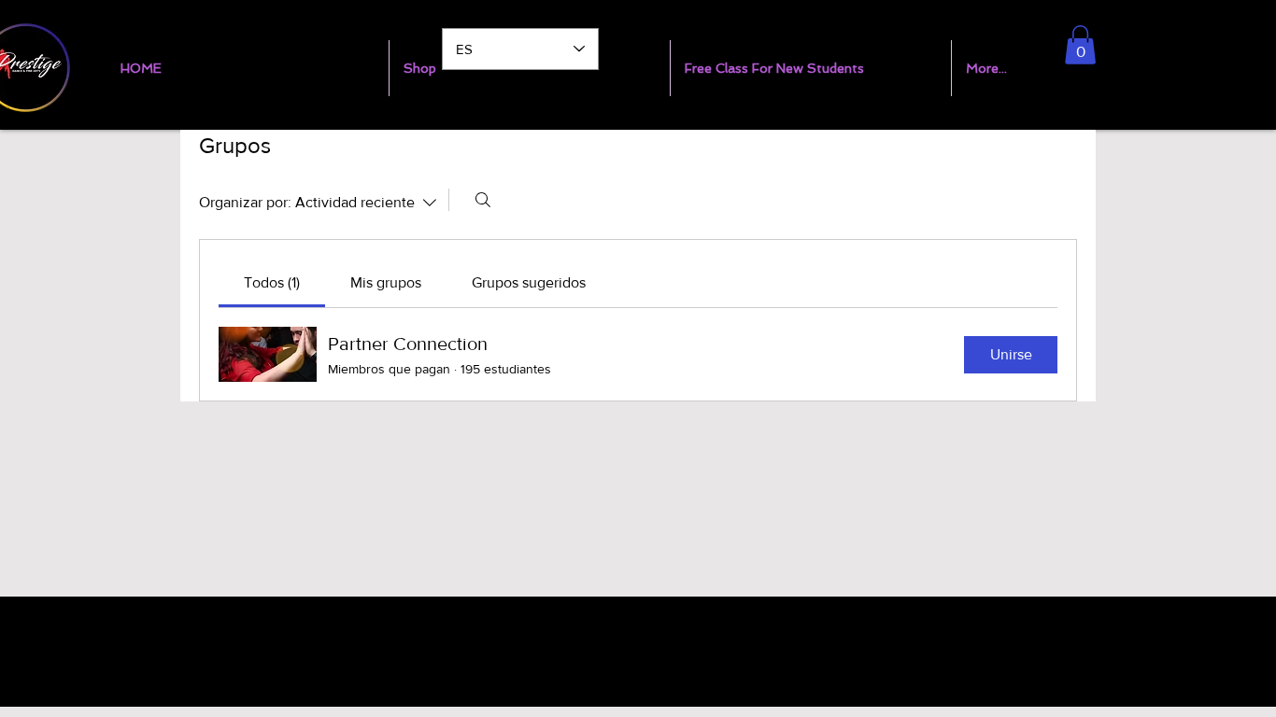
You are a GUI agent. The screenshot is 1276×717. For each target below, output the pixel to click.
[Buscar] (483, 200)
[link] (272, 282)
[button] (1080, 44)
